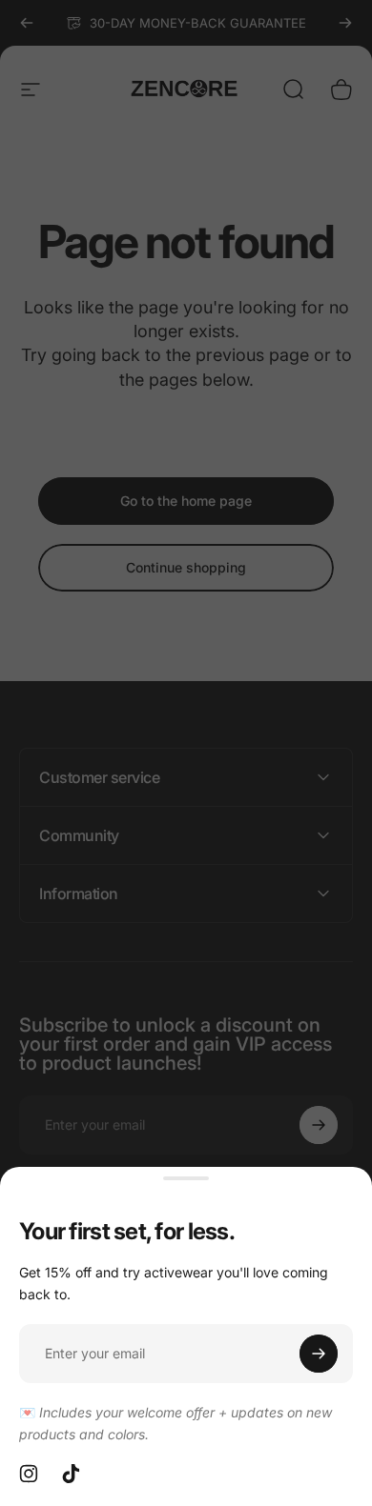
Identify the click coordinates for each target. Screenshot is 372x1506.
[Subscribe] (319, 1354)
